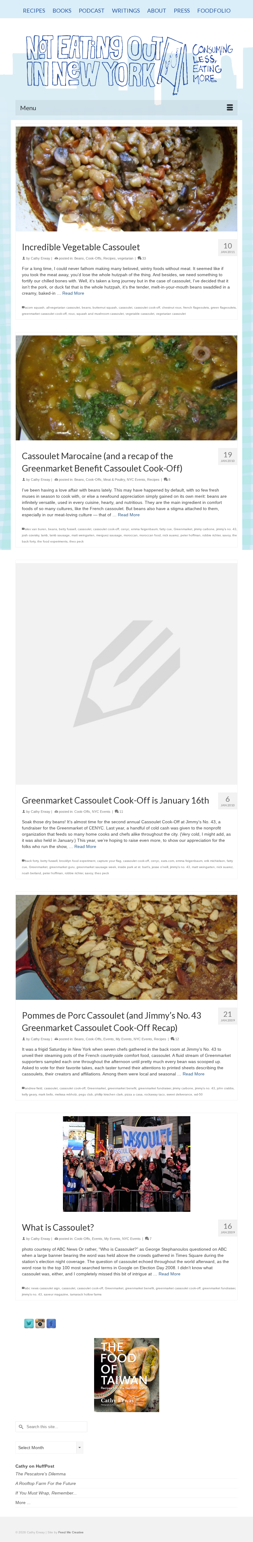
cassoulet (125, 307)
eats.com (167, 860)
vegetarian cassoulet (171, 313)
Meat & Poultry (114, 479)
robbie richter (211, 535)
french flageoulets (196, 307)
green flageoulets (223, 307)
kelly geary (29, 1094)
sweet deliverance (179, 1094)
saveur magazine (56, 1294)
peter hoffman (190, 535)
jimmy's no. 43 (226, 529)
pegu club (86, 1094)
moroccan (131, 535)
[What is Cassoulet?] (126, 1163)
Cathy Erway (40, 258)
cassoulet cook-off (147, 307)
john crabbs (225, 1088)
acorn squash (34, 307)
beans (86, 307)
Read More (73, 293)
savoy (226, 535)
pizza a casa (134, 1094)
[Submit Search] (20, 1426)
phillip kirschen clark (109, 1094)
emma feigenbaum (144, 529)
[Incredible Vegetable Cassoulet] (126, 178)
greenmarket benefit (122, 1088)
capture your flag (109, 860)
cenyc (125, 529)
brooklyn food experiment (77, 860)
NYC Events (136, 479)
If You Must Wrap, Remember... (46, 1492)
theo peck (76, 541)
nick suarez (171, 535)
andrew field (33, 1088)
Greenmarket (183, 529)
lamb (44, 535)
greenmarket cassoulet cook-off (44, 313)
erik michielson (214, 860)
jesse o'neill (160, 867)
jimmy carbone (204, 529)
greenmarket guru (62, 867)
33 (143, 258)
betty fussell (67, 529)
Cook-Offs (94, 258)
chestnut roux (171, 307)
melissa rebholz (66, 1094)
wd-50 (198, 1094)
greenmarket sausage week (96, 867)
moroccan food (150, 535)
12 (176, 1039)
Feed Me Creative (71, 1532)
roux (71, 313)
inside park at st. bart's (134, 867)
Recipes (109, 258)
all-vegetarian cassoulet (63, 307)
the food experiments (52, 541)
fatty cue (166, 529)
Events (108, 1039)
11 (120, 811)
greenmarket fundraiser (154, 1088)
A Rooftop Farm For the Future (45, 1483)
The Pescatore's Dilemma (40, 1473)
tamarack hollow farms (86, 1294)
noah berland (31, 873)
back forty (32, 860)
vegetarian (125, 258)
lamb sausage (60, 535)
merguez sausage (109, 535)
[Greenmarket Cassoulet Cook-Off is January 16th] (126, 673)
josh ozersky (30, 535)
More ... (23, 1502)
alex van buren (35, 529)
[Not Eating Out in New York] (126, 63)
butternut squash (105, 307)
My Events (124, 1039)
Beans (79, 258)
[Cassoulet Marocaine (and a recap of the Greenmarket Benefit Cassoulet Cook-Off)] (126, 387)
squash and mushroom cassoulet (100, 313)
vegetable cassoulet (140, 313)
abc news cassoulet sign (42, 1288)
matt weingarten (83, 535)
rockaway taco (154, 1094)
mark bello (46, 1094)
